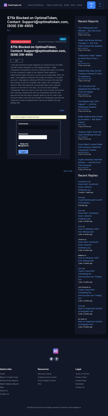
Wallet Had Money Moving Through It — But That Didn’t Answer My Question (90, 43)
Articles (66, 5)
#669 (62, 110)
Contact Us (4, 394)
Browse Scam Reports (9, 380)
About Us (4, 391)
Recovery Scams (44, 374)
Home (2, 374)
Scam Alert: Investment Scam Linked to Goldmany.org (88, 187)
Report (63, 39)
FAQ (39, 384)
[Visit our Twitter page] (51, 359)
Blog (2, 387)
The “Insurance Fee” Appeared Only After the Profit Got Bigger (88, 89)
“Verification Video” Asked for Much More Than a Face (89, 58)
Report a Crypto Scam (54, 5)
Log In (23, 152)
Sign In (100, 5)
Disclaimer (80, 384)
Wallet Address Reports (9, 384)
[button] (44, 5)
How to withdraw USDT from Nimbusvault (88, 230)
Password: (23, 134)
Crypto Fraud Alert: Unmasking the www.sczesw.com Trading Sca (89, 275)
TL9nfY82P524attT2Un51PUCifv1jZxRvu (90, 201)
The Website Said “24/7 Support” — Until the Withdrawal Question (88, 104)
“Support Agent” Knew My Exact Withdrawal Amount (89, 133)
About (73, 5)
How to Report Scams (47, 380)
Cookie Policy (81, 380)
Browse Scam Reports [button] (35, 5)
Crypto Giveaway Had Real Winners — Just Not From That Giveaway (90, 162)
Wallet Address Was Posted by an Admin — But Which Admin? (90, 119)
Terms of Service (82, 374)
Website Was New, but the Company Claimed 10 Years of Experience (90, 74)
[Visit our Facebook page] (57, 359)
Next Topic (69, 171)
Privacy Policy (81, 377)
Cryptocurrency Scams (47, 377)
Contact (79, 5)
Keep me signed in (24, 145)
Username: (23, 124)
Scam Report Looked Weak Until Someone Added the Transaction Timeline (90, 147)
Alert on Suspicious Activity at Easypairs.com (90, 309)
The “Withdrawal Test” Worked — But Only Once (89, 29)
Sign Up (91, 5)
